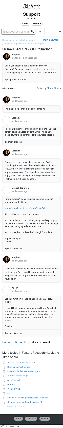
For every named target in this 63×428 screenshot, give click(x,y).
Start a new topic (52, 40)
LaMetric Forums (27, 40)
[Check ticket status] (40, 31)
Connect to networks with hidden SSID (26, 402)
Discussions (8, 40)
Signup (19, 342)
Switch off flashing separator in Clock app (27, 397)
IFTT (9, 393)
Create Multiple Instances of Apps (23, 371)
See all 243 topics (15, 406)
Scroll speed (13, 380)
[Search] (33, 31)
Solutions (31, 418)
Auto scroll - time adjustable (21, 362)
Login (6, 342)
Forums (44, 418)
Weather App (13, 389)
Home (18, 418)
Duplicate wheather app (18, 367)
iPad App (11, 384)
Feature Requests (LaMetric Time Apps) (24, 43)
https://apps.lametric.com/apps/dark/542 (25, 208)
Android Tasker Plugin (18, 375)
